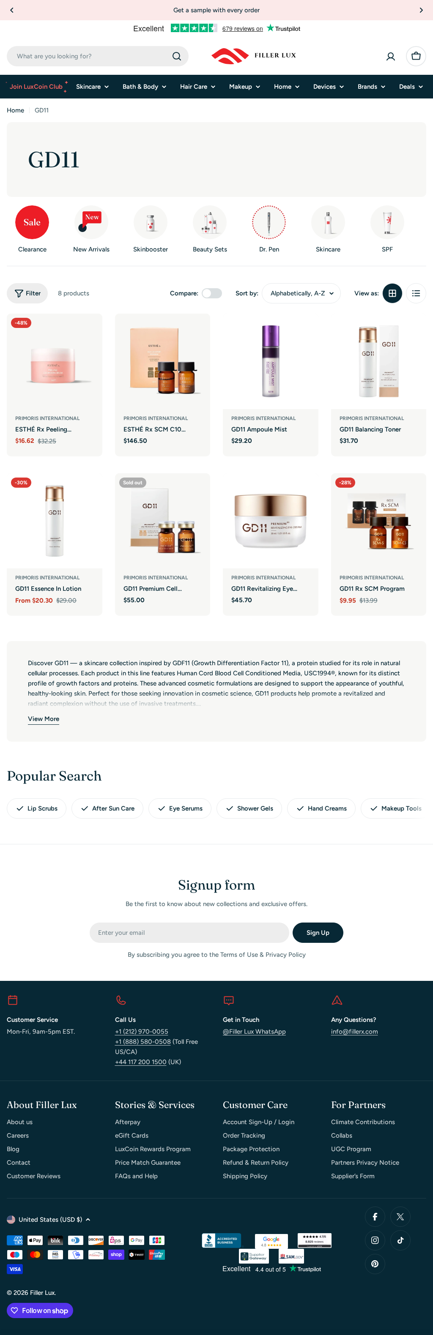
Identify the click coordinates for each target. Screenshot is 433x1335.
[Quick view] (90, 332)
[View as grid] (392, 293)
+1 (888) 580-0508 (143, 1042)
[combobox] (98, 56)
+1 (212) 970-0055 (141, 1031)
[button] (12, 10)
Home (15, 110)
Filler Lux (42, 1293)
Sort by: (247, 293)
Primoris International (47, 418)
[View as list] (416, 293)
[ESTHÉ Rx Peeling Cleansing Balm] (54, 361)
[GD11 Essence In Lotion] (54, 521)
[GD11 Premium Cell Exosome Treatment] (163, 521)
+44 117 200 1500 (141, 1062)
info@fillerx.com (354, 1031)
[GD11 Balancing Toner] (379, 361)
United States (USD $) (50, 1219)
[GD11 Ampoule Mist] (270, 361)
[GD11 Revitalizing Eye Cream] (270, 521)
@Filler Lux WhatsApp (254, 1031)
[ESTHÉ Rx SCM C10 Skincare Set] (163, 361)
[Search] (177, 56)
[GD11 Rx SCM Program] (379, 521)
